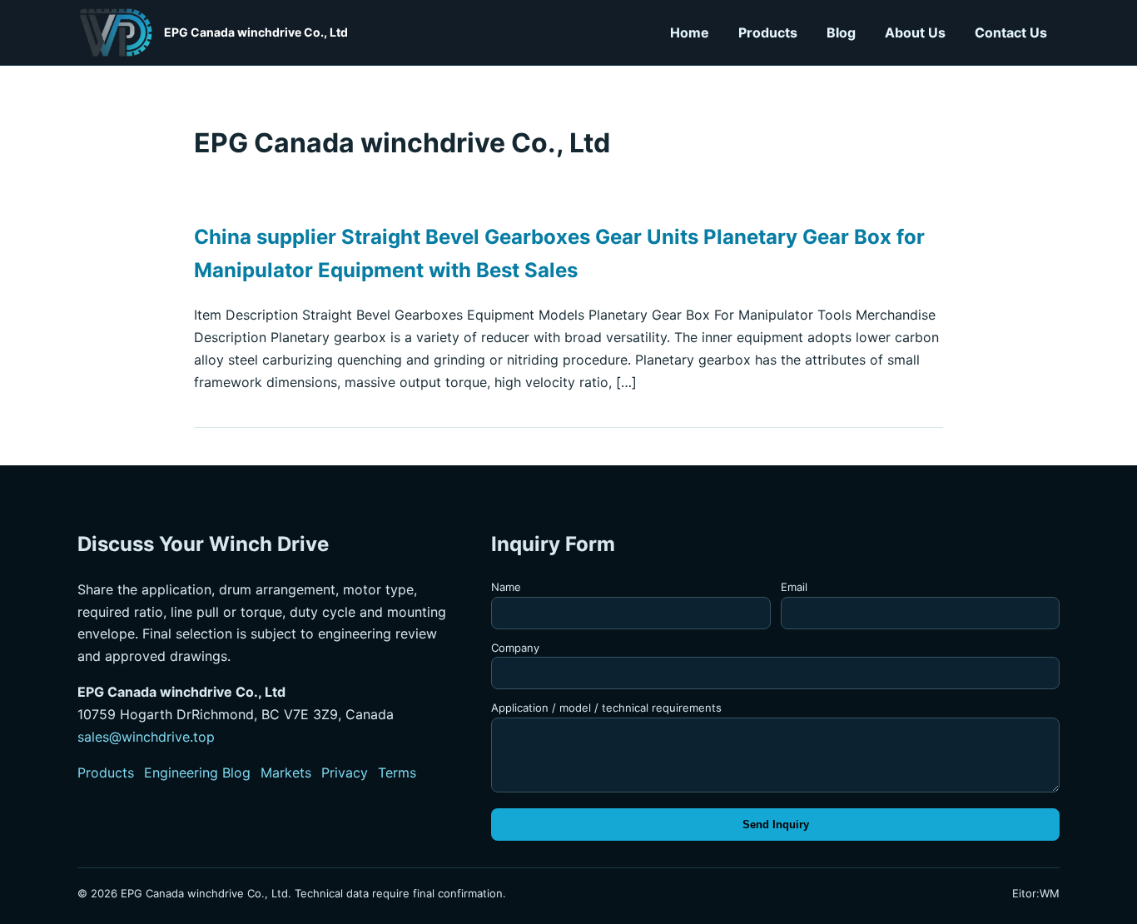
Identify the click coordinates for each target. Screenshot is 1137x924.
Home (689, 32)
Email (794, 587)
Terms (397, 772)
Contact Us (1011, 32)
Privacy (344, 772)
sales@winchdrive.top (146, 736)
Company (515, 647)
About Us (915, 32)
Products (767, 32)
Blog (841, 32)
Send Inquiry (775, 824)
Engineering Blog (197, 772)
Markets (286, 772)
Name (506, 587)
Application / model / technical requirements (606, 707)
